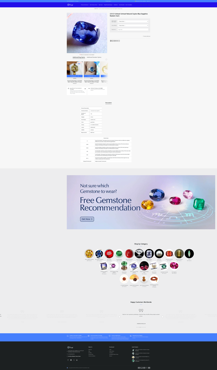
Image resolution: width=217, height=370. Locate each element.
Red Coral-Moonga (129, 259)
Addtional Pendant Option (94, 57)
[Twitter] (74, 360)
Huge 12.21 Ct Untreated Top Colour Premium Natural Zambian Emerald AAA (142, 360)
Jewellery (74, 78)
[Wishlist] (146, 5)
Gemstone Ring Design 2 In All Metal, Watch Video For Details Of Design (91, 81)
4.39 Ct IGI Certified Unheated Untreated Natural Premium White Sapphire (142, 353)
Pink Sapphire (174, 272)
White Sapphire (149, 259)
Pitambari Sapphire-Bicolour (104, 272)
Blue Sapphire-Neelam (99, 259)
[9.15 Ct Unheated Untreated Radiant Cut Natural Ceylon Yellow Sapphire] (133, 357)
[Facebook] (68, 360)
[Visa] (139, 368)
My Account (111, 347)
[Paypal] (149, 368)
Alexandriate (124, 272)
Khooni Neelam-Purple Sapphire (114, 272)
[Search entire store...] (141, 5)
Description (108, 102)
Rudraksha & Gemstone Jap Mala (154, 285)
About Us (90, 347)
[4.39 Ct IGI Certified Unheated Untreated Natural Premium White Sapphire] (133, 353)
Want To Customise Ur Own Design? (87, 54)
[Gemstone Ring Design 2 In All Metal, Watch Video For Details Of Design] (92, 69)
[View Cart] (149, 5)
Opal (189, 259)
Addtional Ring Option (79, 57)
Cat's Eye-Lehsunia (179, 259)
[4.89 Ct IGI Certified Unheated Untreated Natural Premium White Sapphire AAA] (133, 350)
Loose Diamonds (139, 259)
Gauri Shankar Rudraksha (144, 285)
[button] (73, 76)
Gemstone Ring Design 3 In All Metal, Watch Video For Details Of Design (108, 81)
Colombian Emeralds (164, 272)
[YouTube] (77, 360)
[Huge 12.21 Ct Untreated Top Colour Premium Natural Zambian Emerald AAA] (133, 360)
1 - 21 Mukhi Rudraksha (124, 285)
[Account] (144, 5)
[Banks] (147, 368)
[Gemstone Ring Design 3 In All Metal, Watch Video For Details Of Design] (109, 69)
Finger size (114, 29)
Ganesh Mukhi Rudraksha (134, 285)
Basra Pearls (154, 272)
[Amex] (144, 368)
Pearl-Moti (159, 259)
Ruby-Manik (109, 259)
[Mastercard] (142, 368)
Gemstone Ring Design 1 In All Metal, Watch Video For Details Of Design (74, 81)
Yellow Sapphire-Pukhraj (89, 259)
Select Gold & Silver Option (114, 21)
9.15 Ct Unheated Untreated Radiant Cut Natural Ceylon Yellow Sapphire (142, 356)
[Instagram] (71, 360)
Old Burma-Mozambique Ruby (144, 272)
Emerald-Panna (119, 259)
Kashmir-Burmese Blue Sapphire (134, 272)
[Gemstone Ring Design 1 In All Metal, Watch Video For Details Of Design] (75, 69)
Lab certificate (114, 25)
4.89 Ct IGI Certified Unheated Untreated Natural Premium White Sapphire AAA (142, 349)
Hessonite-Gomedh (169, 259)
